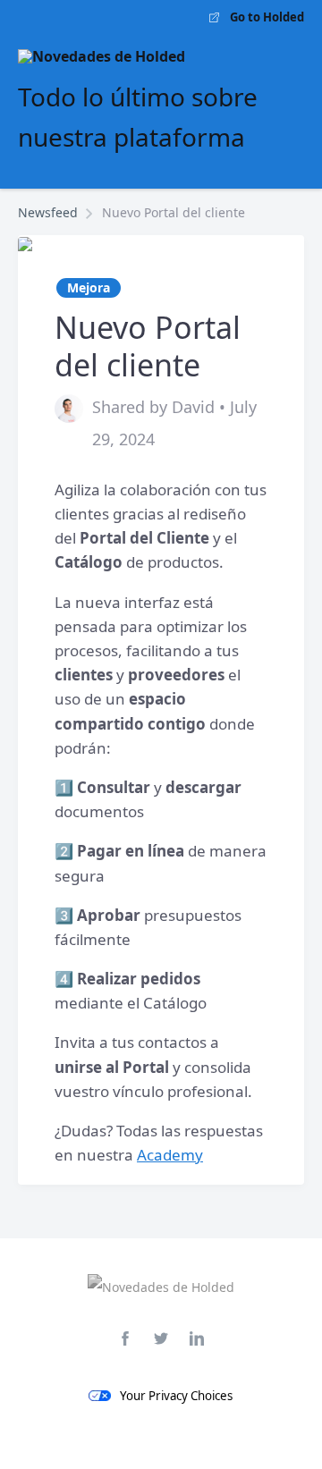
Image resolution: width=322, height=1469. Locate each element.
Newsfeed (48, 212)
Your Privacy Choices (176, 1396)
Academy (170, 1154)
